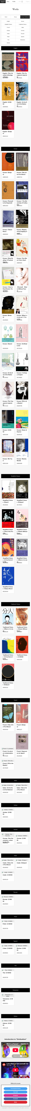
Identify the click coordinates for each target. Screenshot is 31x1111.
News (8, 1)
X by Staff (15, 1092)
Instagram (15, 1095)
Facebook (15, 1098)
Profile (13, 1)
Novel (6, 16)
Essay (15, 16)
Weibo (15, 1102)
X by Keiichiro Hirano (16, 1088)
